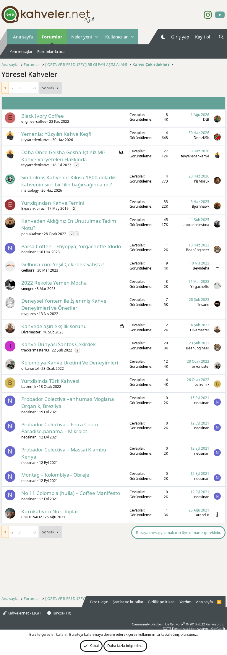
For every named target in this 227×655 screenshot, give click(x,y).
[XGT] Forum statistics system (194, 628)
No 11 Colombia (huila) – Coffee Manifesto (70, 493)
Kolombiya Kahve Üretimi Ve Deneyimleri (69, 362)
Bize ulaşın (99, 601)
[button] (97, 36)
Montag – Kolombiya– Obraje (55, 474)
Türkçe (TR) (61, 613)
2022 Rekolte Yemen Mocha (54, 282)
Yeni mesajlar (21, 51)
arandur (202, 514)
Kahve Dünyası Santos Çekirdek (58, 344)
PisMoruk (201, 181)
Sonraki (48, 88)
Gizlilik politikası (161, 601)
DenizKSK (201, 137)
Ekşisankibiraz (33, 208)
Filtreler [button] (211, 103)
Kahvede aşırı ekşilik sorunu (54, 326)
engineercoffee (33, 121)
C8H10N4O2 (31, 517)
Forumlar (52, 37)
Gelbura (28, 270)
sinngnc (27, 288)
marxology (30, 190)
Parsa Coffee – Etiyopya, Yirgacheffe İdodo (71, 246)
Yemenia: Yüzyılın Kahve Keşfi (56, 133)
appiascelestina (196, 224)
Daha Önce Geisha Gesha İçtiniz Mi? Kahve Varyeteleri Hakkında (63, 156)
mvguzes (28, 313)
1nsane (203, 304)
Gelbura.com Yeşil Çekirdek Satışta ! (63, 264)
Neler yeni (81, 37)
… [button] (26, 88)
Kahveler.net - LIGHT (25, 613)
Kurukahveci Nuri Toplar (49, 511)
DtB (206, 119)
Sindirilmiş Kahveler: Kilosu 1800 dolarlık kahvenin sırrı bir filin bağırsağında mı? (68, 181)
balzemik (28, 386)
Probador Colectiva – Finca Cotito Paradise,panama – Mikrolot (59, 428)
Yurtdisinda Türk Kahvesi (50, 380)
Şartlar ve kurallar (128, 601)
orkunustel (30, 368)
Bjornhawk (200, 206)
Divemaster (30, 332)
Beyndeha (201, 268)
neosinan (28, 251)
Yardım (185, 601)
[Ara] (221, 36)
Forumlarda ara (50, 51)
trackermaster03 (35, 350)
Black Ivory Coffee (42, 115)
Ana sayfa (23, 37)
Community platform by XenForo (179, 624)
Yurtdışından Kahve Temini (52, 202)
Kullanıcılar (116, 37)
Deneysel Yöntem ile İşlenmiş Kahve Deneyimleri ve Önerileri (63, 304)
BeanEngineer (197, 249)
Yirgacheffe (199, 286)
